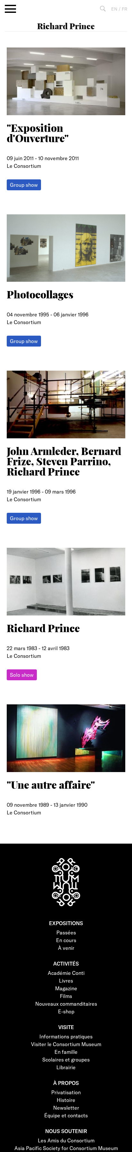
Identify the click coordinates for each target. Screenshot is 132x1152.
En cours (66, 940)
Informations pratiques (66, 1036)
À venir (66, 948)
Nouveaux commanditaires (66, 1004)
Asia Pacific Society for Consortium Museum (66, 1148)
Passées (66, 932)
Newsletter (66, 1108)
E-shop (66, 1011)
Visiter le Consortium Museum (66, 1044)
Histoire (66, 1100)
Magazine (66, 988)
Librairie (66, 1067)
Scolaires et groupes (66, 1059)
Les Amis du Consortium (66, 1140)
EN (114, 9)
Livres (66, 980)
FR (124, 9)
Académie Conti (66, 973)
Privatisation (66, 1092)
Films (66, 996)
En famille (66, 1052)
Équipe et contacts (66, 1115)
